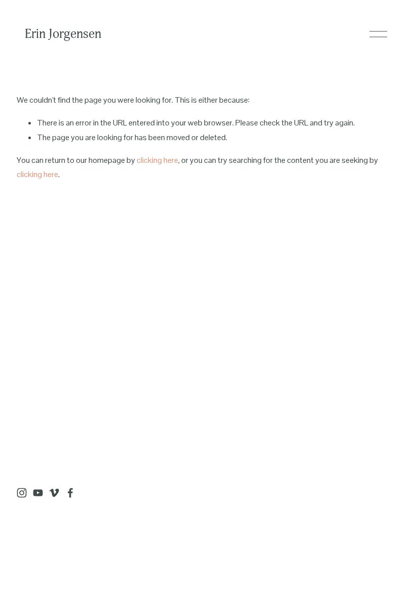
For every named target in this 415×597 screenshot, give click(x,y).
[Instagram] (22, 493)
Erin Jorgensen (63, 33)
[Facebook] (70, 493)
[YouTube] (38, 493)
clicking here (157, 160)
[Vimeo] (54, 493)
